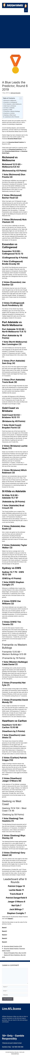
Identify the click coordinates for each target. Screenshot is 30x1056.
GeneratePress (15, 1053)
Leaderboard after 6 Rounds (12, 117)
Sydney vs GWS (8, 109)
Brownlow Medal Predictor (11, 948)
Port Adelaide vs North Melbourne (12, 104)
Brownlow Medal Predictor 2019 (13, 946)
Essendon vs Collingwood (10, 102)
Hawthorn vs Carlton (9, 113)
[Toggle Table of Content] (19, 98)
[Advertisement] (15, 31)
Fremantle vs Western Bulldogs (12, 111)
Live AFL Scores (11, 1008)
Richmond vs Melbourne (10, 100)
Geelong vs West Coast (10, 115)
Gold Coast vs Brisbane (10, 106)
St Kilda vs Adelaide (9, 107)
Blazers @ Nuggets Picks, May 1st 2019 (15, 953)
